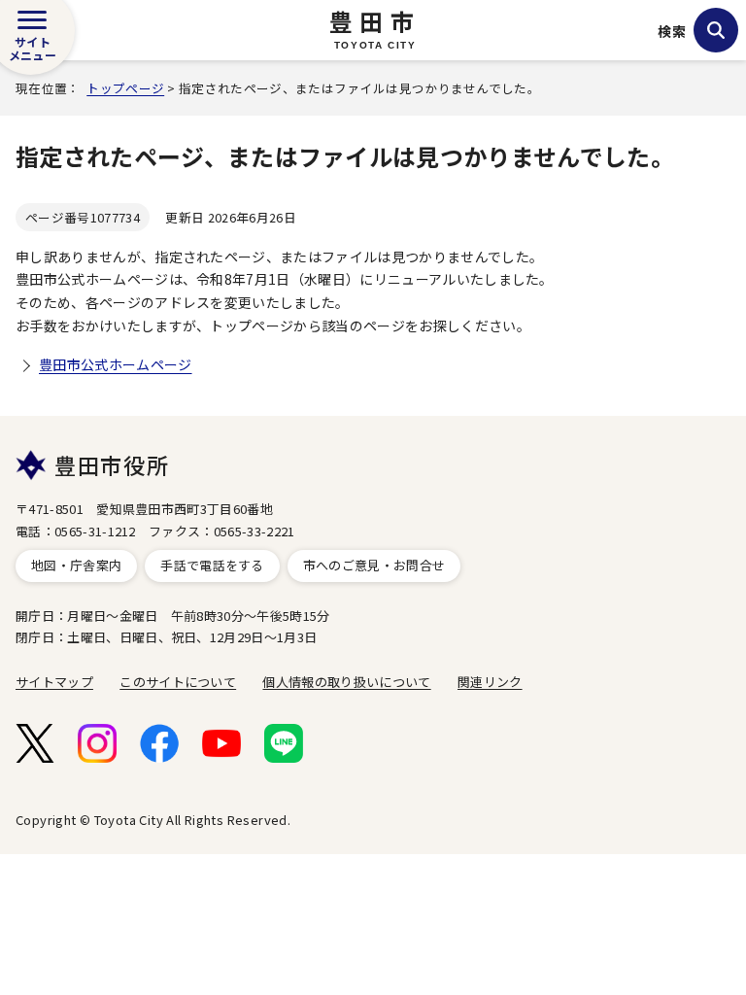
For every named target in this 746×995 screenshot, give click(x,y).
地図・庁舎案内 (76, 565)
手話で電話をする (212, 565)
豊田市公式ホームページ (115, 364)
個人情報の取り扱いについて (346, 681)
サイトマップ (54, 681)
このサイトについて (177, 681)
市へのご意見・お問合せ (374, 565)
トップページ (125, 88)
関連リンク (490, 681)
